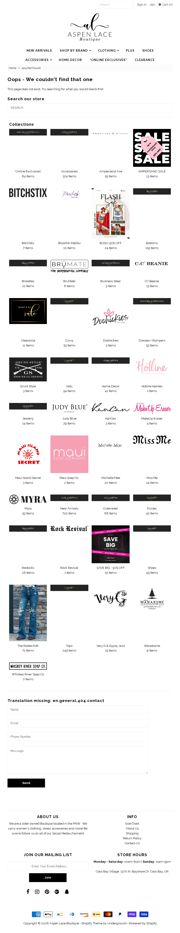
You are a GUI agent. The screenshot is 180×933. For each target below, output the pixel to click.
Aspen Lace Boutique (64, 923)
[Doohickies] (111, 317)
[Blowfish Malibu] (69, 195)
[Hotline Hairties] (152, 366)
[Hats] (69, 360)
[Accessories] (69, 132)
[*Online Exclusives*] (28, 132)
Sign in (141, 4)
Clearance (145, 60)
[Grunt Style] (28, 369)
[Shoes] (152, 528)
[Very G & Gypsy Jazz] (111, 597)
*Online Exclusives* (108, 60)
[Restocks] (28, 528)
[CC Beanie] (152, 264)
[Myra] (28, 499)
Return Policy (132, 838)
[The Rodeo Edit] (28, 613)
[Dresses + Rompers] (152, 301)
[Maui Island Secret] (28, 454)
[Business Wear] (111, 263)
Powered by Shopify (143, 923)
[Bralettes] (28, 263)
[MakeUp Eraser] (152, 408)
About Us (132, 828)
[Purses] (152, 498)
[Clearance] (28, 311)
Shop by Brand (74, 50)
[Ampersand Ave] (111, 132)
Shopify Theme (91, 923)
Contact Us (132, 843)
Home (12, 68)
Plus (130, 50)
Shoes (148, 50)
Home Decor (70, 60)
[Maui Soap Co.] (69, 454)
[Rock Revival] (69, 528)
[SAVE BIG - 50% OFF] (111, 544)
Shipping (132, 833)
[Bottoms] (152, 191)
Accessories (37, 60)
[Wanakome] (152, 599)
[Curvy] (69, 301)
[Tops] (69, 588)
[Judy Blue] (69, 408)
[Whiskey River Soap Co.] (28, 666)
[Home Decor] (111, 360)
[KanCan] (111, 407)
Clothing (107, 50)
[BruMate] (69, 268)
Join (152, 4)
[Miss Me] (152, 439)
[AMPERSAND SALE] (152, 148)
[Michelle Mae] (111, 445)
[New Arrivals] (69, 498)
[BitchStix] (28, 192)
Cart (167, 4)
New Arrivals (39, 50)
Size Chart (132, 823)
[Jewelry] (28, 406)
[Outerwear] (111, 498)
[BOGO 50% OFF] (111, 213)
